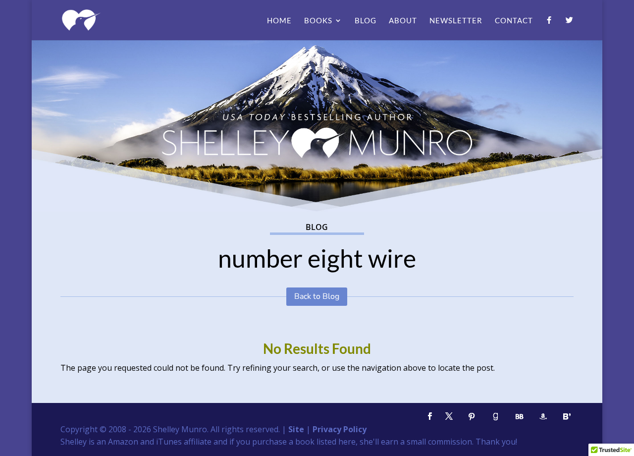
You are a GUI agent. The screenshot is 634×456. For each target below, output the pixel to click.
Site (296, 429)
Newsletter (455, 21)
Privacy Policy (340, 429)
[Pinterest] (471, 416)
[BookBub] (519, 416)
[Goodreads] (495, 416)
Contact (514, 21)
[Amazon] (543, 416)
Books (318, 21)
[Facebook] (549, 28)
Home (279, 21)
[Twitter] (570, 28)
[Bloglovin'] (567, 416)
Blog (365, 21)
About (403, 21)
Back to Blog (316, 296)
